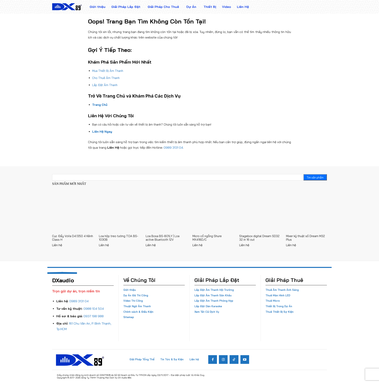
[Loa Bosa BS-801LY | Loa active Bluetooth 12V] (166, 211)
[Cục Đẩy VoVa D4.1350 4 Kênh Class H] (72, 211)
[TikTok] (234, 359)
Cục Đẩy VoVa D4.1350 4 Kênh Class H (72, 237)
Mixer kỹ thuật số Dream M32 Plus (305, 237)
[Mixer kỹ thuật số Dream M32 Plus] (306, 211)
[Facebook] (212, 359)
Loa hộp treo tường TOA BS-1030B (118, 237)
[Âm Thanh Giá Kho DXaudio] (67, 6)
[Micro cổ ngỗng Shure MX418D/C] (212, 211)
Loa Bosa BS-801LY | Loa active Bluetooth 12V (162, 237)
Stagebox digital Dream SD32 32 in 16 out (259, 237)
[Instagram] (223, 359)
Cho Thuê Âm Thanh (106, 78)
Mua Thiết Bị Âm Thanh (107, 71)
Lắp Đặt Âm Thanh (104, 85)
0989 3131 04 (173, 147)
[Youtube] (244, 359)
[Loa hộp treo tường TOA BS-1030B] (119, 211)
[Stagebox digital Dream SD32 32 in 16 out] (259, 211)
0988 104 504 (93, 309)
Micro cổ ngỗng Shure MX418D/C (207, 237)
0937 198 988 (93, 316)
